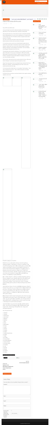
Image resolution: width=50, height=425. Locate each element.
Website (4, 405)
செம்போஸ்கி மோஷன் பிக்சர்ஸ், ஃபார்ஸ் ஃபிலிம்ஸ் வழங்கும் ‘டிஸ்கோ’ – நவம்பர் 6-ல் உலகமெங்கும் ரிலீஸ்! (42, 94)
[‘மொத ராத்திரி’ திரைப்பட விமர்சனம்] (35, 75)
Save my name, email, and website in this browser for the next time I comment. (6, 414)
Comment (5, 384)
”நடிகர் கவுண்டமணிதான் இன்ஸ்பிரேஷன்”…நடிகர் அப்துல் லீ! (22, 19)
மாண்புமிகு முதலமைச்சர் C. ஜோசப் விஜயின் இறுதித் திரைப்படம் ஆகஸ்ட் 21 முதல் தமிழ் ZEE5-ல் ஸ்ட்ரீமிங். (43, 56)
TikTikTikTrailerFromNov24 (24, 362)
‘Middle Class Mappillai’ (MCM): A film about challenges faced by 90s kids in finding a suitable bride (43, 41)
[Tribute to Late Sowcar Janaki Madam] (35, 34)
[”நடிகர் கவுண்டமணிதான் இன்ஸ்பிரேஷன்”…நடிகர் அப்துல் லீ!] (35, 26)
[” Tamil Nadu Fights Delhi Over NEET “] (35, 80)
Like (11, 23)
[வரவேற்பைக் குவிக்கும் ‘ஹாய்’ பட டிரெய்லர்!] (35, 49)
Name (4, 396)
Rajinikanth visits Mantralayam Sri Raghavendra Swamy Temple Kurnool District (8, 366)
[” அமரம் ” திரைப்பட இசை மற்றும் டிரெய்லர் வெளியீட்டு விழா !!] (35, 86)
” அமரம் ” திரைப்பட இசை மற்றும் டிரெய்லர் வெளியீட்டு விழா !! (43, 85)
